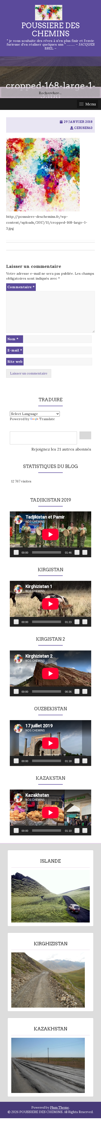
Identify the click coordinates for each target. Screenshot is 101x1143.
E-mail (14, 350)
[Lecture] (16, 552)
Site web (15, 361)
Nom (12, 339)
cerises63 (83, 128)
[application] (50, 534)
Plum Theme (59, 1107)
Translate (47, 419)
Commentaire (21, 287)
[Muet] (77, 552)
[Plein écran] (84, 552)
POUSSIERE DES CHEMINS (50, 29)
